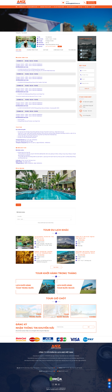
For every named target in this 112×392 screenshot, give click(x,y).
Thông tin (22, 6)
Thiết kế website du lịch (52, 389)
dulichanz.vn (63, 388)
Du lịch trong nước (59, 6)
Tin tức (86, 6)
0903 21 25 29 (91, 2)
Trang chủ (17, 6)
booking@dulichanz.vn (73, 3)
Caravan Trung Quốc (45, 6)
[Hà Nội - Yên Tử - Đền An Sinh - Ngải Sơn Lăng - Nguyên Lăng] (66, 242)
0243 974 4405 (91, 3)
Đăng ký (87, 88)
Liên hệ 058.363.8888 (51, 46)
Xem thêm (56, 267)
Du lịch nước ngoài (32, 6)
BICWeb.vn (62, 389)
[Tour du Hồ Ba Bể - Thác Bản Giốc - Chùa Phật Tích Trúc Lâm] (24, 242)
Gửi (88, 327)
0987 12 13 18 (66, 367)
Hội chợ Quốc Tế (71, 6)
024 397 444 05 (78, 367)
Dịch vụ (80, 6)
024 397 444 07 (64, 371)
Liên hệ (93, 6)
